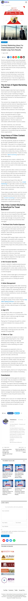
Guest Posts (4, 42)
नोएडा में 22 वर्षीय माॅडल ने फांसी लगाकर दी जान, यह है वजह (20, 451)
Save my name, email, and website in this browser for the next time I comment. (13, 532)
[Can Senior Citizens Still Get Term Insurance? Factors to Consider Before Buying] (20, 483)
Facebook (11, 590)
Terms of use (18, 598)
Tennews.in (3, 594)
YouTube (5, 590)
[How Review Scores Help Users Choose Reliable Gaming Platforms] (8, 468)
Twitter (16, 590)
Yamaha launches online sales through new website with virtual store (7, 452)
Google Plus (22, 590)
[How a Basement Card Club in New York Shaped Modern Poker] (20, 468)
